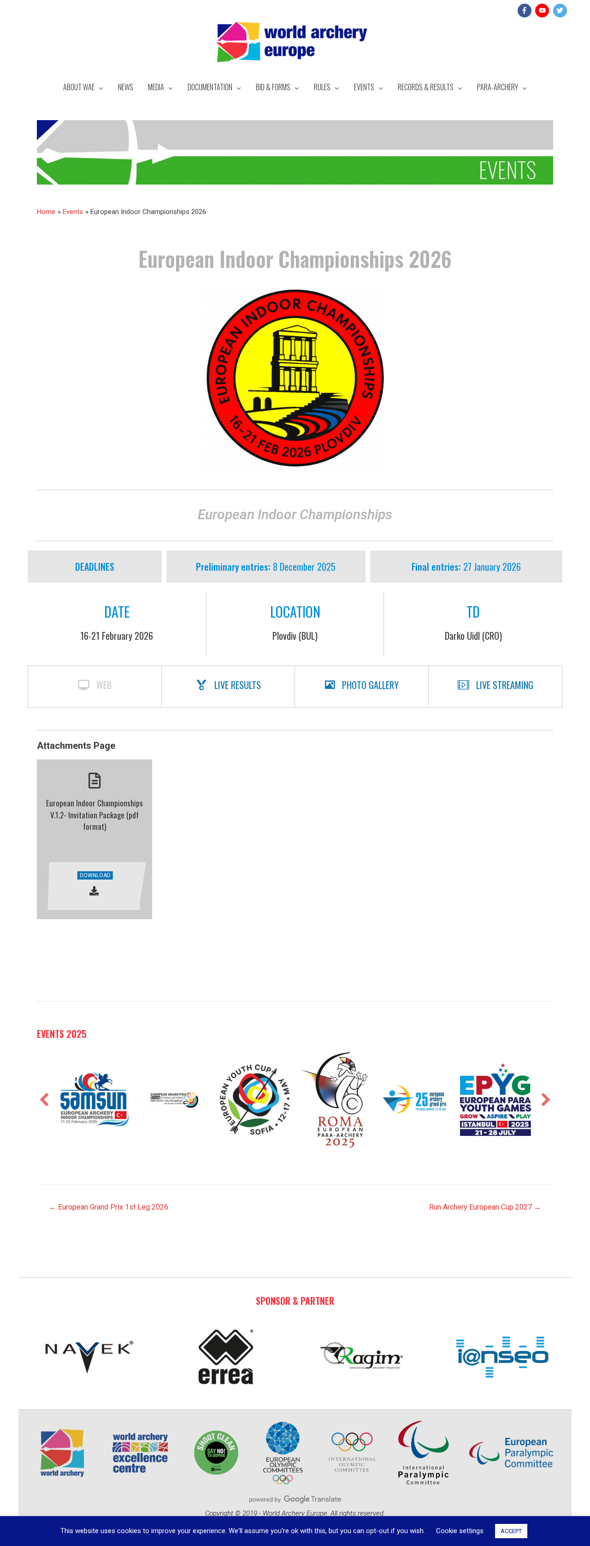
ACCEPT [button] (511, 1531)
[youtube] (543, 10)
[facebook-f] (526, 10)
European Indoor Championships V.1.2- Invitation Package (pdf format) (94, 814)
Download (94, 875)
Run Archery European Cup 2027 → (485, 1207)
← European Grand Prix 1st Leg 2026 (108, 1207)
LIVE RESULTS (237, 685)
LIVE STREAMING (504, 685)
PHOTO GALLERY (370, 685)
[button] (44, 1099)
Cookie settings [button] (460, 1531)
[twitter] (561, 10)
